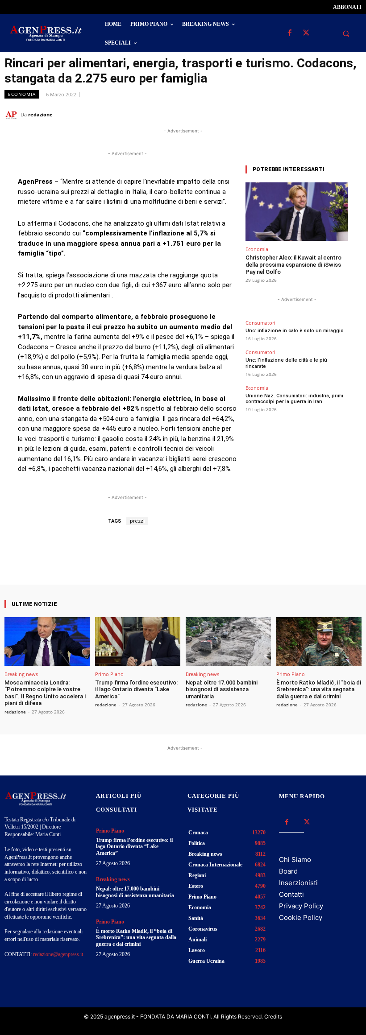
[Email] (332, 114)
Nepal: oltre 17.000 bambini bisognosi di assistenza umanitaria (222, 689)
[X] (306, 33)
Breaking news (21, 674)
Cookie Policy (300, 917)
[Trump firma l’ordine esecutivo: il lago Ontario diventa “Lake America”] (137, 641)
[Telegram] (353, 114)
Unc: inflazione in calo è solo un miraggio (294, 331)
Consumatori (260, 322)
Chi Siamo (295, 859)
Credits (273, 1016)
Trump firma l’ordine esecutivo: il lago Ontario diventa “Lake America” (136, 689)
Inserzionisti (298, 882)
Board (288, 871)
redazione (40, 114)
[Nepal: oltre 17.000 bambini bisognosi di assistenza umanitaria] (228, 641)
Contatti (291, 894)
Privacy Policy (301, 906)
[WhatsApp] (311, 114)
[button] (346, 33)
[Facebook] (289, 33)
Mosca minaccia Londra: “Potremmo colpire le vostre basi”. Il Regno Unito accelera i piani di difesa (45, 693)
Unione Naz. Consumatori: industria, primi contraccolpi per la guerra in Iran (294, 398)
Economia (22, 94)
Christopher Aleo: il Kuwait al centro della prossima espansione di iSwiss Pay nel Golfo (293, 264)
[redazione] (12, 114)
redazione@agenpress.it (58, 954)
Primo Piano (109, 674)
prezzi (137, 521)
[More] (207, 559)
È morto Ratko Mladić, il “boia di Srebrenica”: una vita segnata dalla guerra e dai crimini (318, 689)
